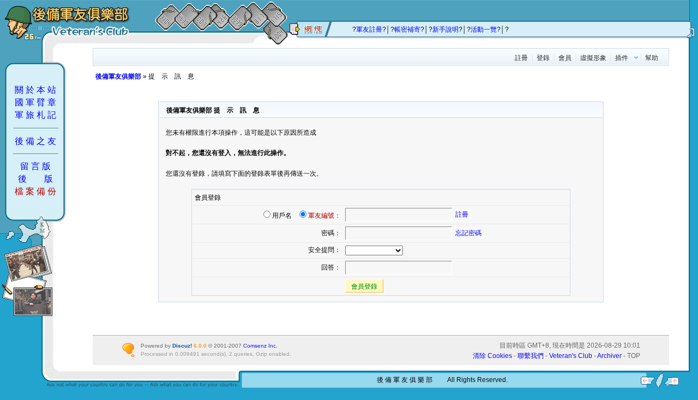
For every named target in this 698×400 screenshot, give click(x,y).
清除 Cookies (492, 356)
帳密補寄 (407, 29)
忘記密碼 (468, 233)
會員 (564, 58)
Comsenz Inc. (260, 346)
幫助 (651, 58)
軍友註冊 (369, 29)
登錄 (543, 58)
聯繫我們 (531, 356)
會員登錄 (364, 286)
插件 (621, 58)
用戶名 (282, 215)
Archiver (609, 356)
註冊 (521, 58)
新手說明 (445, 29)
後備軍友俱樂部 (118, 76)
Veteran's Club (570, 356)
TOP (633, 356)
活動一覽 (484, 29)
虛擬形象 (593, 58)
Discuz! (182, 346)
